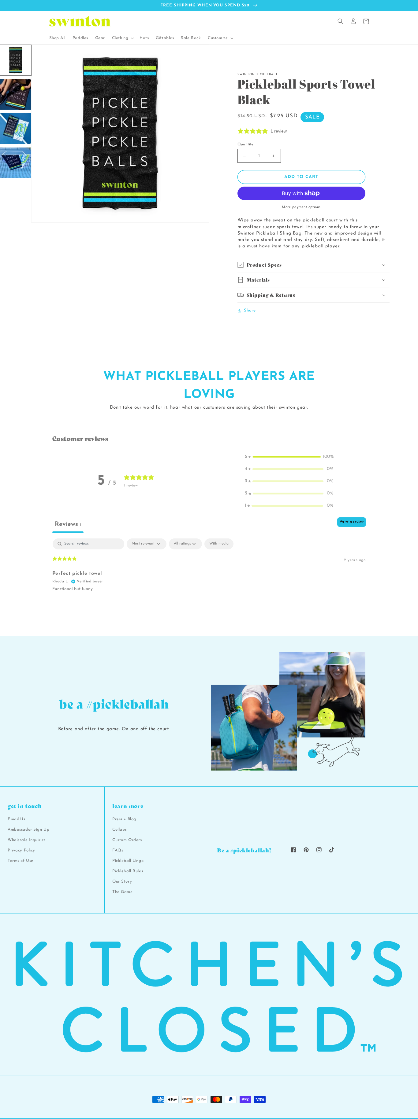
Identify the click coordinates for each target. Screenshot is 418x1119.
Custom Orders (127, 840)
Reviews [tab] (68, 524)
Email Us (16, 819)
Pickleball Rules (127, 871)
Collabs (119, 830)
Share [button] (250, 310)
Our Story (122, 882)
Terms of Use (20, 861)
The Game (122, 892)
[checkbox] (218, 543)
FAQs (117, 850)
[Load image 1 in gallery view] (15, 60)
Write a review (352, 522)
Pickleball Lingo (128, 861)
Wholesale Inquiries (27, 840)
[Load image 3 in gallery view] (15, 128)
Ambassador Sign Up (28, 830)
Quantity (245, 144)
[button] (122, 38)
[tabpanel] (209, 577)
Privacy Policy (21, 850)
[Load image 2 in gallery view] (15, 94)
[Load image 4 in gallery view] (15, 162)
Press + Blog (124, 819)
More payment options (301, 207)
